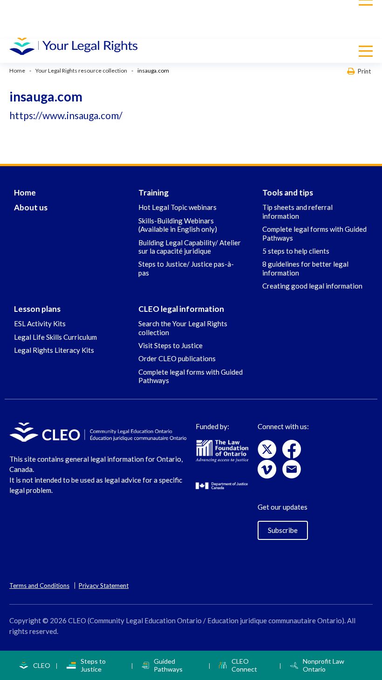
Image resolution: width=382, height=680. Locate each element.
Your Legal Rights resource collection (81, 70)
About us (31, 207)
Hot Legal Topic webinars (177, 207)
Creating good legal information (312, 286)
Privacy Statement (104, 585)
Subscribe (283, 530)
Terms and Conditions (39, 585)
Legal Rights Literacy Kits (54, 350)
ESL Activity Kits (40, 323)
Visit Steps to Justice (170, 345)
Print (364, 70)
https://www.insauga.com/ (66, 115)
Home (17, 70)
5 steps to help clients (295, 251)
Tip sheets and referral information (297, 211)
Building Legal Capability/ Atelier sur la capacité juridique (189, 246)
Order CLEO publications (177, 358)
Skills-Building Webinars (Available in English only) (177, 224)
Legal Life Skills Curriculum (55, 337)
